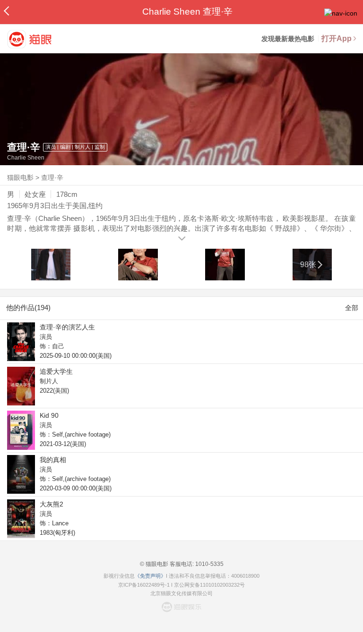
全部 (351, 308)
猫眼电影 (20, 177)
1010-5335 (209, 564)
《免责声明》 (150, 576)
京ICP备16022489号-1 (144, 585)
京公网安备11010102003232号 (209, 585)
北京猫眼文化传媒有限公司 (181, 593)
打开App (336, 38)
